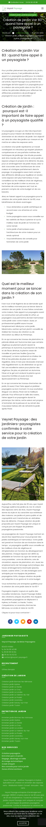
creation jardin (11, 36)
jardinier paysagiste (29, 15)
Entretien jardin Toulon (11, 741)
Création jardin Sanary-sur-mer (15, 703)
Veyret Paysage (18, 81)
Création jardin (15, 15)
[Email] (23, 621)
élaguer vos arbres (10, 392)
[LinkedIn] (35, 621)
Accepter (23, 823)
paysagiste (34, 84)
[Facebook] (10, 621)
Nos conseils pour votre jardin (15, 766)
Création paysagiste (11, 753)
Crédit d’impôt (8, 764)
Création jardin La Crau (11, 689)
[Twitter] (16, 621)
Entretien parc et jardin (12, 756)
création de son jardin (11, 309)
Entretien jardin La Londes (12, 728)
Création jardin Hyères (11, 684)
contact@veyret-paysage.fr (15, 657)
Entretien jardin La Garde (12, 723)
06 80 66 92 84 (9, 652)
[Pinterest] (29, 621)
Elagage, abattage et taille (14, 758)
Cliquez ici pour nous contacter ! (16, 612)
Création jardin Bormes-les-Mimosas (17, 681)
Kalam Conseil (24, 785)
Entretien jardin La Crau (11, 725)
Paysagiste (7, 591)
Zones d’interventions (12, 769)
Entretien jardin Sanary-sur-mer (15, 738)
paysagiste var (26, 38)
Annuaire (35, 785)
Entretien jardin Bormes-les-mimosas (17, 717)
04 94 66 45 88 (32, 2)
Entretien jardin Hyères (11, 720)
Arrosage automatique (12, 761)
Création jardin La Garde (12, 687)
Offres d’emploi (8, 669)
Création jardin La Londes (12, 692)
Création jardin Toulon (11, 705)
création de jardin (32, 521)
